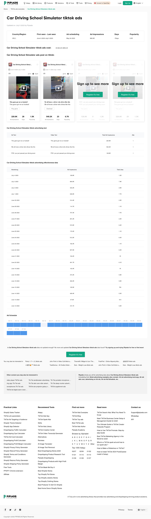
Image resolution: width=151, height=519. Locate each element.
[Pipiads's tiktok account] (15, 509)
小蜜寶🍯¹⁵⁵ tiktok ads (32, 365)
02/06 (82, 451)
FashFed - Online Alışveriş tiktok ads (110, 361)
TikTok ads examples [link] (18, 9)
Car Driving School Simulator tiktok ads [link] (41, 9)
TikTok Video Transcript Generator (50, 433)
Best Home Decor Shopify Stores (50, 488)
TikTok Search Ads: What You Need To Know (111, 413)
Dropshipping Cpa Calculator (14, 433)
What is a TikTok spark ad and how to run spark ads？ (110, 443)
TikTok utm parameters (12, 416)
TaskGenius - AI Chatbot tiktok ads (61, 365)
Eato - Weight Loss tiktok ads (83, 365)
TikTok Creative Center (46, 430)
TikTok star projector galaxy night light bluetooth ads (40, 386)
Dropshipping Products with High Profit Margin (52, 462)
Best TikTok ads (78, 423)
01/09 (74, 458)
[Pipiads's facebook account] (5, 509)
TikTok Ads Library (45, 426)
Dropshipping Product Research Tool (51, 454)
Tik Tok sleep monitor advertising (61, 383)
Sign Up (127, 3)
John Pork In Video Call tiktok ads (60, 361)
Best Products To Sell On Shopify (50, 485)
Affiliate (6, 474)
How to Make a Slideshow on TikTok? (110, 448)
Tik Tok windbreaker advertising (39, 380)
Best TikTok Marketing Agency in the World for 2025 (110, 437)
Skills (40, 423)
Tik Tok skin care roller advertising (40, 383)
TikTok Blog (76, 416)
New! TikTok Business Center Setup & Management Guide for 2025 (111, 419)
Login (120, 3)
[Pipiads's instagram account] (20, 509)
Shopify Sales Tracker (12, 412)
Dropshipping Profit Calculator (15, 440)
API (132, 419)
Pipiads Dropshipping (46, 458)
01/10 (89, 454)
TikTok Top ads (77, 419)
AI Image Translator (45, 444)
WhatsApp (135, 416)
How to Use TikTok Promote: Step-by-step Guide (110, 431)
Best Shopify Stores (45, 471)
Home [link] (6, 9)
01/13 (82, 454)
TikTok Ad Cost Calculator (13, 437)
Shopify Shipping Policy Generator (16, 464)
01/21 (74, 454)
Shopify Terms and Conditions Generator (15, 455)
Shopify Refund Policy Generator (16, 451)
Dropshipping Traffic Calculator (15, 430)
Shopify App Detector (11, 426)
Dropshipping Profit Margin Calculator (17, 444)
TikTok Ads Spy (43, 416)
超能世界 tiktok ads (129, 361)
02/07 (74, 451)
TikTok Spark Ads (44, 419)
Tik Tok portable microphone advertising (61, 380)
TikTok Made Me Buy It (46, 467)
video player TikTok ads (14, 380)
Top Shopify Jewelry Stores (48, 478)
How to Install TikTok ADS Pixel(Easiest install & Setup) (111, 452)
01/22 (89, 451)
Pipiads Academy (78, 430)
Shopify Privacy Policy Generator (16, 447)
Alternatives (42, 437)
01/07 (89, 458)
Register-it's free (93, 94)
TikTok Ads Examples (80, 412)
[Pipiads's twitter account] (10, 509)
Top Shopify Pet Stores (46, 474)
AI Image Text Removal (46, 447)
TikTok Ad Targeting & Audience (15, 419)
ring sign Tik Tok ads (13, 383)
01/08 (82, 458)
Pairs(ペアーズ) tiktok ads (33, 361)
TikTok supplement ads (58, 386)
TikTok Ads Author (78, 426)
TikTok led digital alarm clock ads (17, 390)
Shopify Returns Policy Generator (16, 460)
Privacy (121, 510)
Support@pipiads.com (139, 412)
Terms (130, 510)
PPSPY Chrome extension (13, 471)
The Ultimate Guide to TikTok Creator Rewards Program (110, 425)
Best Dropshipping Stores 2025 (49, 451)
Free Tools (7, 467)
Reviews (41, 440)
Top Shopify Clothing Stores (48, 481)
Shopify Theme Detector (12, 423)
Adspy (40, 412)
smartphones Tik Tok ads (15, 386)
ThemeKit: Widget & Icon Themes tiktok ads (86, 361)
